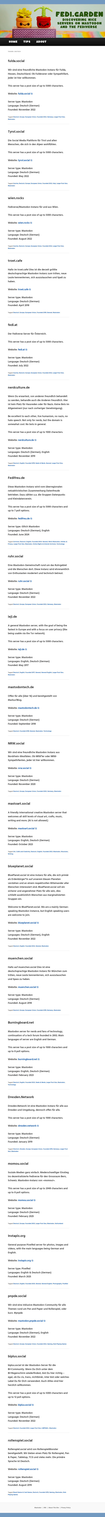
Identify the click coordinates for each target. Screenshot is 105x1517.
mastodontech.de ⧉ (28, 708)
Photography (57, 1284)
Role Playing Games (59, 1344)
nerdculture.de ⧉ (27, 440)
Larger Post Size (59, 117)
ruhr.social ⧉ (25, 581)
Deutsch (16, 117)
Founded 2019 (30, 463)
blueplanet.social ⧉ (28, 923)
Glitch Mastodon (54, 542)
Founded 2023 (47, 852)
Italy (54, 183)
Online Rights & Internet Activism (44, 544)
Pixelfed (65, 1284)
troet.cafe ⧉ (24, 289)
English (22, 463)
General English (46, 672)
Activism (16, 542)
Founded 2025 (30, 1223)
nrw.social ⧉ (24, 768)
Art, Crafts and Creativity (21, 852)
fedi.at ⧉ (22, 350)
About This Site (54, 1508)
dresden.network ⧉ (28, 1126)
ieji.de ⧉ (22, 649)
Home (13, 41)
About (41, 41)
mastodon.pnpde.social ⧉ (31, 1321)
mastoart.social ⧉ (27, 829)
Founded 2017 (30, 672)
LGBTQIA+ (45, 1428)
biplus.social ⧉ (26, 1405)
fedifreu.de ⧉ (25, 519)
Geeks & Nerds (40, 463)
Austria (15, 183)
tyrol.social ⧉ (25, 160)
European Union (30, 117)
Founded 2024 (37, 542)
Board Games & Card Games (22, 1492)
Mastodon (11, 119)
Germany (50, 117)
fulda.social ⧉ (25, 94)
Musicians (64, 852)
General (49, 312)
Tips (26, 41)
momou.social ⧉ (26, 1200)
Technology (61, 544)
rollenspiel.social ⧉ (28, 1469)
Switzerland (59, 1223)
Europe (22, 117)
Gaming (49, 1344)
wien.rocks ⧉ (25, 223)
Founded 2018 (41, 312)
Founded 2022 (41, 117)
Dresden (22, 1149)
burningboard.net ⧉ (29, 1059)
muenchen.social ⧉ (28, 987)
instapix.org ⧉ (25, 1261)
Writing (10, 854)
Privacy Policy (66, 1508)
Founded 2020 (42, 791)
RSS (45, 1508)
